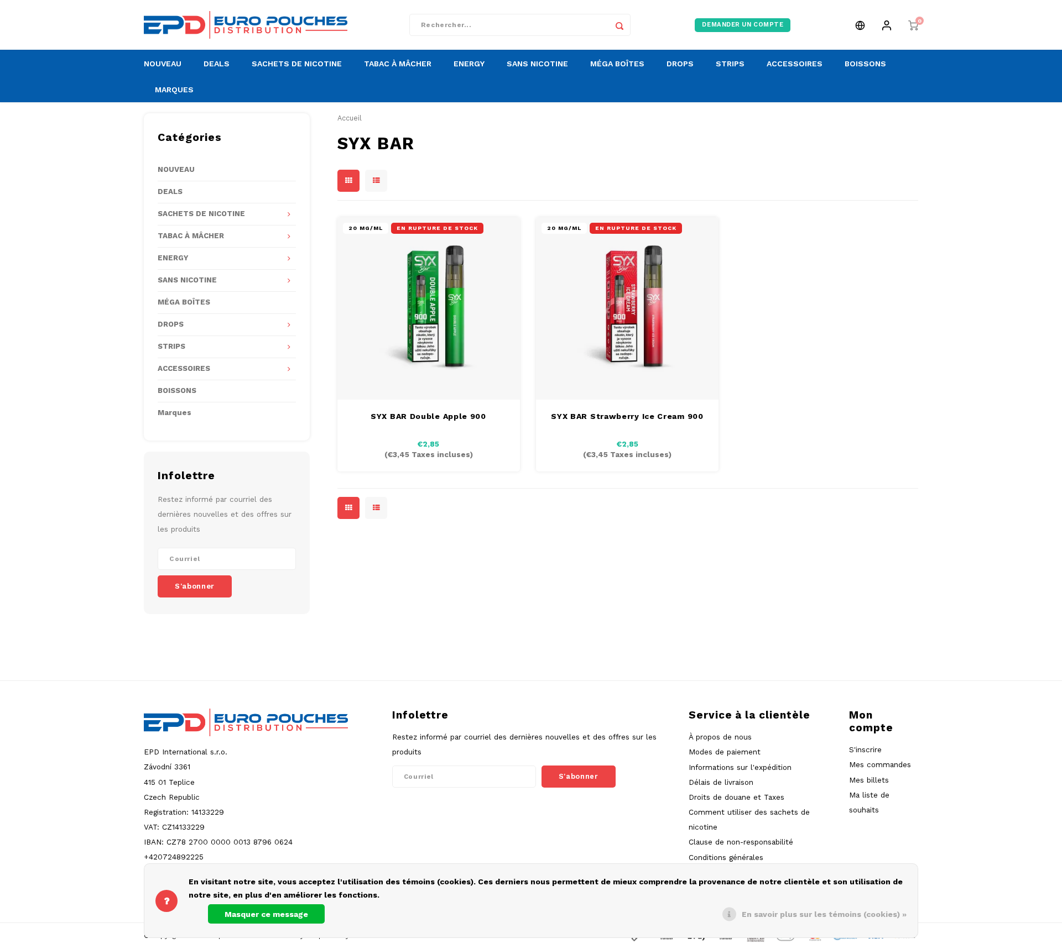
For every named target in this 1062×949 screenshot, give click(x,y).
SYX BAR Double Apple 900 (428, 416)
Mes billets (869, 779)
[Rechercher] (619, 25)
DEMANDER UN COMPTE (742, 24)
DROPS (680, 63)
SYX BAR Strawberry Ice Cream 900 (627, 416)
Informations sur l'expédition (740, 767)
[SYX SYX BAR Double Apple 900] (428, 308)
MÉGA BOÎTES (617, 63)
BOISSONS (865, 63)
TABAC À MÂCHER (397, 63)
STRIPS (730, 63)
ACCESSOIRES (794, 63)
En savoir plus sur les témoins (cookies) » (824, 914)
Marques (174, 412)
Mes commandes (880, 764)
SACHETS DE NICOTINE (297, 63)
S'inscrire (865, 749)
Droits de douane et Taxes (736, 797)
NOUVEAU (162, 63)
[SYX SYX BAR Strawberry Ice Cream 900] (627, 308)
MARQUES (174, 89)
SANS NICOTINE (537, 63)
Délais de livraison (721, 782)
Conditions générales (726, 857)
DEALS (217, 63)
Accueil (349, 118)
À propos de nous (720, 736)
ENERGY (469, 63)
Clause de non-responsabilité (741, 841)
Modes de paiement (725, 751)
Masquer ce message (266, 914)
